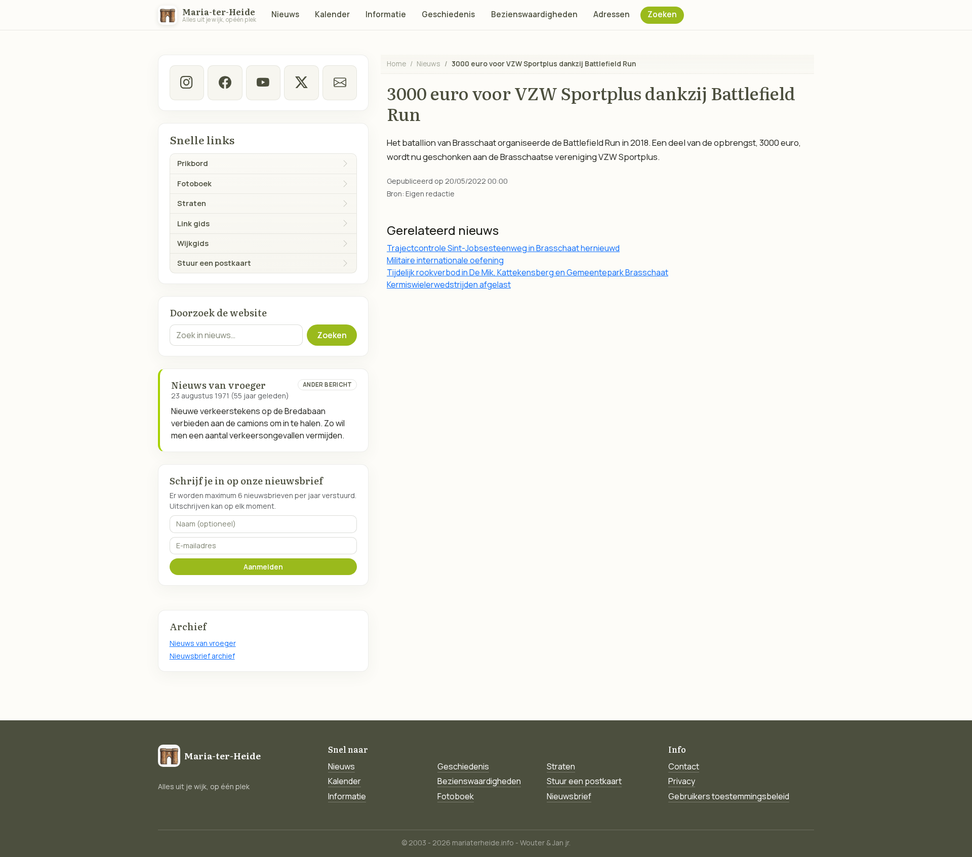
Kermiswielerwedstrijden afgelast (449, 284)
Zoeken (662, 14)
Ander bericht (327, 384)
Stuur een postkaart (584, 781)
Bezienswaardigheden (534, 14)
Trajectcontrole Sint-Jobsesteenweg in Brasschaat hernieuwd (503, 248)
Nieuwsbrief (569, 796)
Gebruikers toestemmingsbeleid (728, 796)
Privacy (681, 781)
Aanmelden (263, 567)
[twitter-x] (301, 82)
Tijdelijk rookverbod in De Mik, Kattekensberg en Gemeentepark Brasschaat (527, 272)
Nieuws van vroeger (203, 643)
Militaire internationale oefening (445, 260)
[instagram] (187, 82)
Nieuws (285, 14)
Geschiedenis (448, 14)
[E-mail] (339, 82)
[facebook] (225, 82)
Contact (683, 766)
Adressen (611, 14)
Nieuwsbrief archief (202, 656)
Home (396, 63)
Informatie (386, 14)
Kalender (332, 14)
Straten (561, 766)
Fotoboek (455, 796)
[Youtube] (263, 82)
